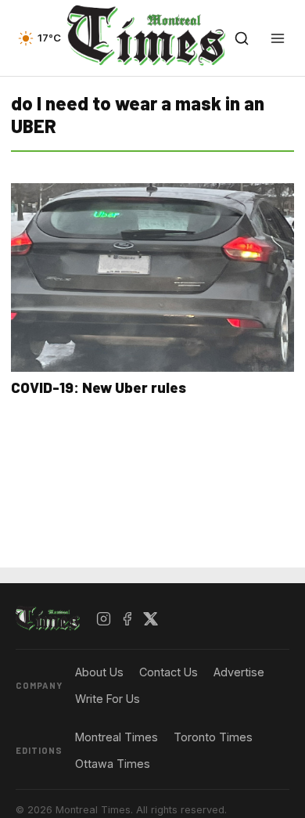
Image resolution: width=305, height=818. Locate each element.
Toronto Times (213, 737)
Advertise (239, 672)
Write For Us (107, 698)
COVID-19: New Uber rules (98, 387)
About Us (99, 672)
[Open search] (241, 38)
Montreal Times (116, 737)
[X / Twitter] (151, 619)
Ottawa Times (112, 763)
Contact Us (168, 672)
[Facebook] (127, 619)
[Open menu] (277, 38)
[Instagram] (104, 619)
